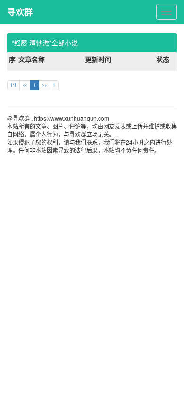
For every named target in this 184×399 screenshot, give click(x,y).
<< (25, 85)
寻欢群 (20, 12)
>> (44, 85)
